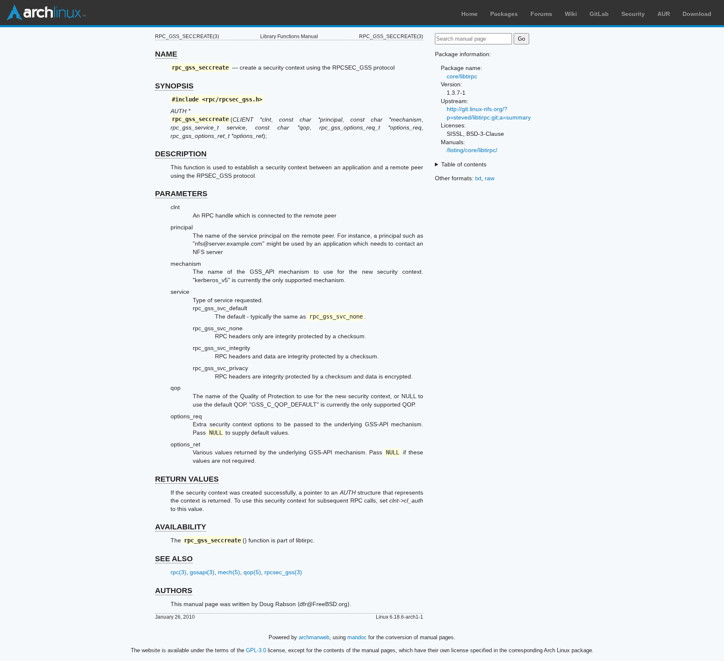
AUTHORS (173, 590)
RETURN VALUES (187, 479)
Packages (504, 13)
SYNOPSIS (174, 86)
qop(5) (252, 572)
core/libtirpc (462, 76)
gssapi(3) (202, 572)
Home (469, 13)
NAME (166, 54)
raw (489, 178)
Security (633, 13)
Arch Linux (46, 12)
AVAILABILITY (180, 527)
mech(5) (229, 572)
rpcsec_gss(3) (283, 572)
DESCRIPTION (181, 154)
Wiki (571, 13)
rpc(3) (178, 572)
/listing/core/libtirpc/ (472, 150)
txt (478, 178)
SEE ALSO (174, 559)
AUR (663, 13)
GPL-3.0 (256, 650)
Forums (541, 13)
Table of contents (463, 164)
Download (697, 13)
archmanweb (314, 637)
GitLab (599, 13)
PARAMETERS (181, 193)
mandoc (357, 637)
